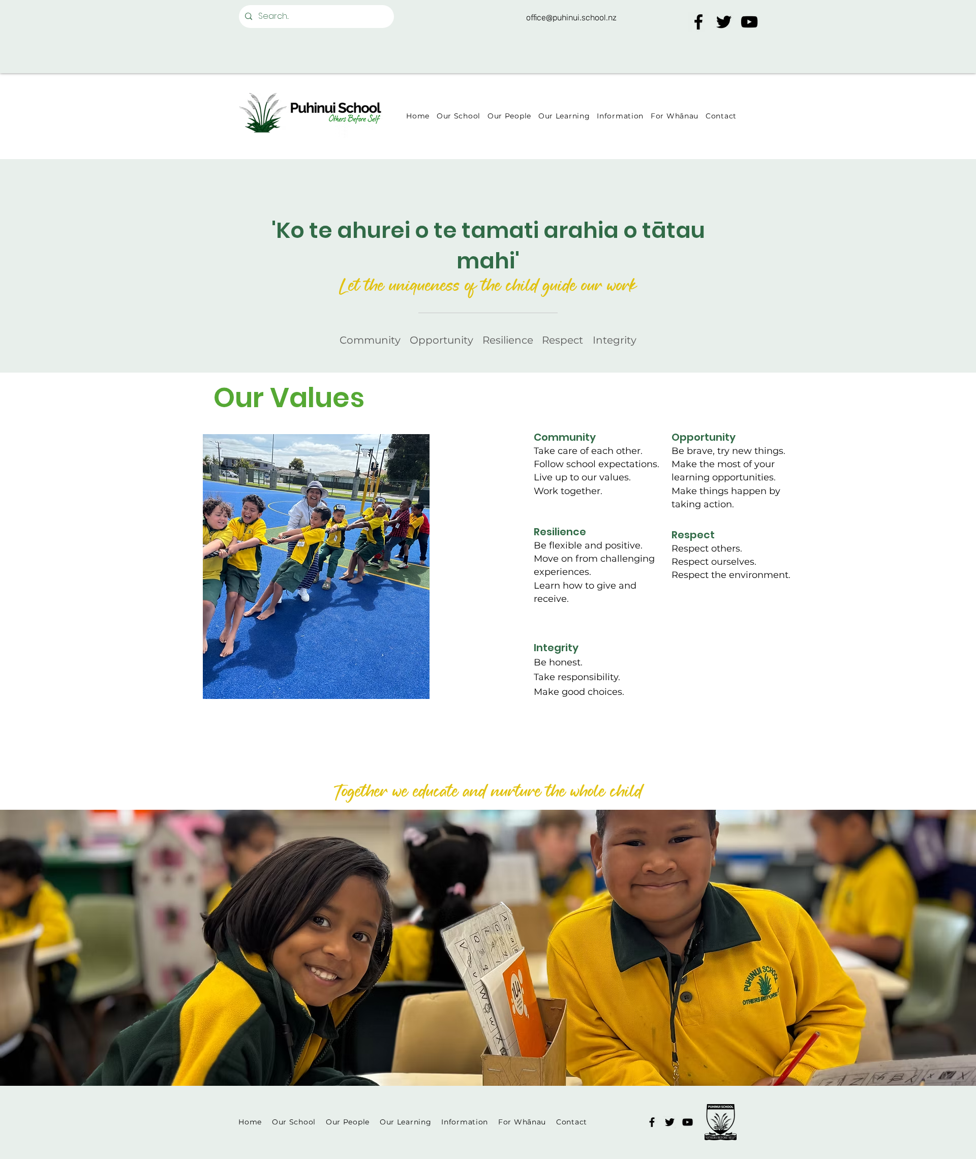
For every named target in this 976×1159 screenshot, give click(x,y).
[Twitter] (724, 22)
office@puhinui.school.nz (571, 17)
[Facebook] (698, 22)
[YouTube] (749, 22)
